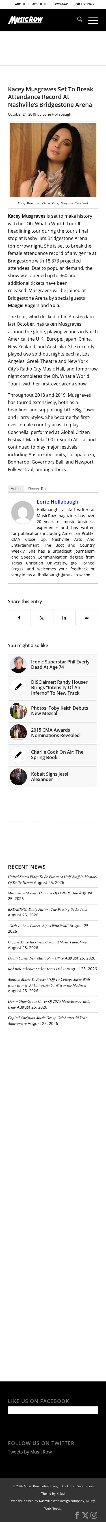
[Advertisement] (50, 1069)
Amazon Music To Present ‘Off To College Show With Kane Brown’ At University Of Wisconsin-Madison (49, 981)
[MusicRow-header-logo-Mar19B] (44, 20)
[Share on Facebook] (19, 618)
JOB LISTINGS (84, 4)
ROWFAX (61, 4)
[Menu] (90, 20)
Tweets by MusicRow (30, 1452)
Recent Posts (39, 489)
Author (16, 489)
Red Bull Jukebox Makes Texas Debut (37, 968)
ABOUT (20, 4)
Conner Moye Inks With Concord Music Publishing (47, 942)
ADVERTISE (40, 4)
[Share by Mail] (87, 618)
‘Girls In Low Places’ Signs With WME (38, 925)
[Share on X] (42, 618)
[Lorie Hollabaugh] (22, 522)
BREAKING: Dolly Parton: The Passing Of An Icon (47, 909)
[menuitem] (20, 4)
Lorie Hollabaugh (56, 114)
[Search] (77, 20)
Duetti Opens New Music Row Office (36, 958)
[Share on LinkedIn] (64, 618)
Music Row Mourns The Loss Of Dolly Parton (43, 892)
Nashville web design (54, 1501)
